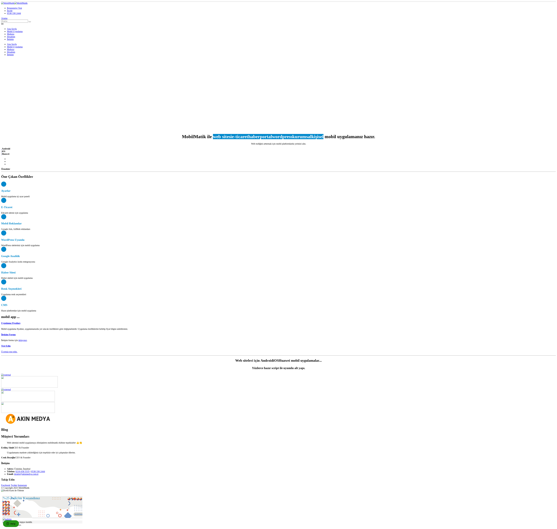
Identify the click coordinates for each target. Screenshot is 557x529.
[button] (4, 18)
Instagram (22, 485)
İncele (9, 10)
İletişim (10, 39)
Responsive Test (14, 8)
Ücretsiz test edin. (9, 351)
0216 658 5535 (22, 471)
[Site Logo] (14, 3)
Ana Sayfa (12, 29)
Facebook (5, 485)
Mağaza (10, 34)
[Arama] (30, 21)
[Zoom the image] (278, 375)
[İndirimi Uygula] (7, 519)
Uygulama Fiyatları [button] (10, 323)
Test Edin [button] (6, 346)
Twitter (14, 485)
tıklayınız (22, 340)
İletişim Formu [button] (8, 334)
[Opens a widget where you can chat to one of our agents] (11, 524)
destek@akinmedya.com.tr (26, 474)
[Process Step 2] (1, 151)
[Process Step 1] (1, 148)
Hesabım (11, 36)
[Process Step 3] (1, 154)
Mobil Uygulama (15, 31)
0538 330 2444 (14, 13)
